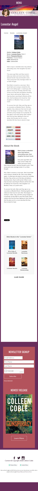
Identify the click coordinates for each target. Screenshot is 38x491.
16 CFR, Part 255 (27, 333)
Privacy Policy (20, 471)
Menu (19, 3)
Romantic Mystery (16, 56)
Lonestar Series (16, 54)
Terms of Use (28, 471)
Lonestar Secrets (12, 268)
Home (6, 33)
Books (12, 33)
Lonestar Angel (21, 33)
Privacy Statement (8, 380)
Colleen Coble (16, 52)
